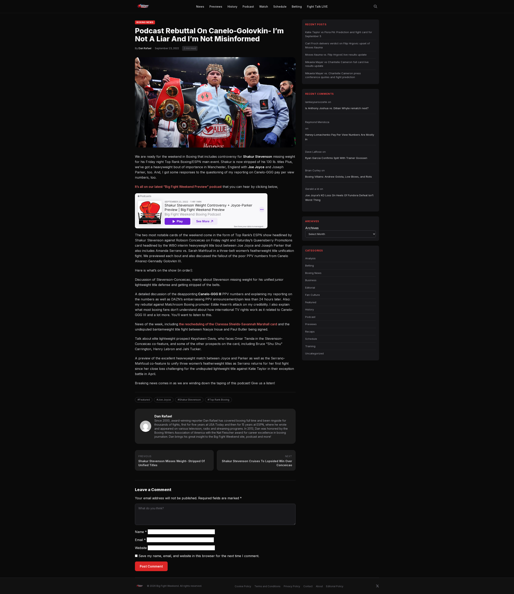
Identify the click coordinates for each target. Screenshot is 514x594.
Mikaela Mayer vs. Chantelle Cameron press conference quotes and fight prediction (333, 75)
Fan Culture (312, 294)
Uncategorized (314, 353)
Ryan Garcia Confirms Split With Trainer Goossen (336, 158)
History (309, 309)
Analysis (310, 258)
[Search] (375, 6)
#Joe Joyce (164, 399)
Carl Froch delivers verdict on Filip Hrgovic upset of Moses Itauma (337, 45)
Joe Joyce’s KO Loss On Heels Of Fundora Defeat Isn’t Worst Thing (339, 197)
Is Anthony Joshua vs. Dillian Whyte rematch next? (337, 108)
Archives (312, 228)
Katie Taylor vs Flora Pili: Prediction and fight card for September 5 (338, 34)
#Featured (144, 399)
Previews (311, 324)
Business (310, 280)
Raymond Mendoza (317, 122)
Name (141, 532)
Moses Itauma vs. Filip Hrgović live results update (336, 54)
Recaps (310, 331)
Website (141, 548)
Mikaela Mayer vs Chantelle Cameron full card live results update (337, 64)
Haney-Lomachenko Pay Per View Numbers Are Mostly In (339, 137)
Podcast (310, 316)
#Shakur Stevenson (189, 399)
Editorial (310, 287)
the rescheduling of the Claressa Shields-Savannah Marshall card (228, 324)
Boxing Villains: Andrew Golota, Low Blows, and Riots (338, 176)
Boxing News (145, 22)
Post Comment (151, 566)
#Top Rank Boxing (218, 399)
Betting (309, 265)
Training (310, 346)
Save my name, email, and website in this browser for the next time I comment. (199, 556)
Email (140, 540)
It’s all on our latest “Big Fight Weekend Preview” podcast (178, 187)
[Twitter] (377, 586)
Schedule (311, 338)
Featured (310, 302)
